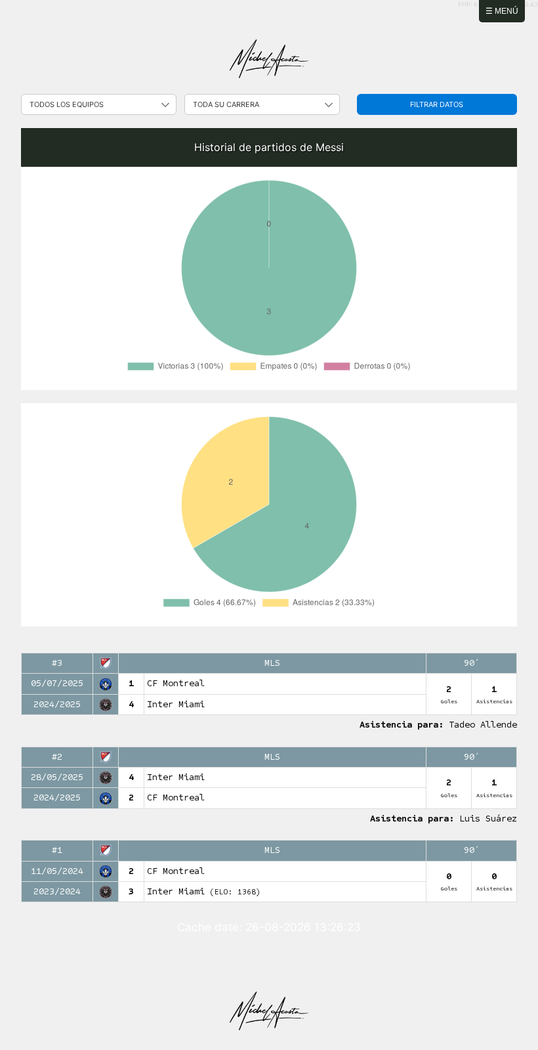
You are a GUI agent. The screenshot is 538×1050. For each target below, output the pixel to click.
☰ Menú (502, 11)
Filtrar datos (436, 104)
